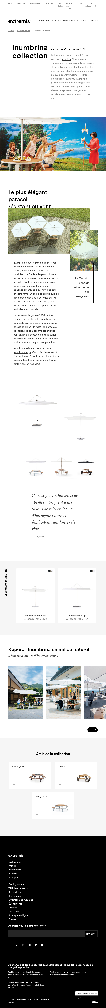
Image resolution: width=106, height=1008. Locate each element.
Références (69, 20)
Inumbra (66, 59)
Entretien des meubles (20, 899)
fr (95, 6)
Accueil (11, 31)
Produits (56, 20)
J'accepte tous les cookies (87, 993)
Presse (12, 919)
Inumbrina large (22, 352)
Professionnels (20, 3)
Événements (15, 903)
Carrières (13, 911)
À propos (93, 20)
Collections (43, 20)
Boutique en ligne (18, 915)
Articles (81, 20)
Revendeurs (50, 3)
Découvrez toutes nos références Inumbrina (33, 655)
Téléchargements (35, 3)
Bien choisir (15, 896)
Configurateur (6, 3)
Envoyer (91, 933)
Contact (79, 3)
